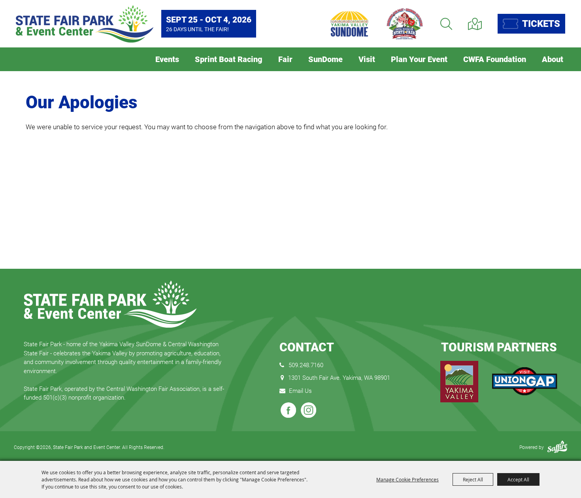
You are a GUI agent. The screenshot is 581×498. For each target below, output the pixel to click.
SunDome (325, 59)
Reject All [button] (473, 479)
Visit (366, 59)
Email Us (300, 390)
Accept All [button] (518, 479)
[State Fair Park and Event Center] (84, 24)
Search (446, 24)
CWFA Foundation (494, 59)
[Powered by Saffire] (557, 447)
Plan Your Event (419, 59)
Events (167, 59)
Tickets (541, 23)
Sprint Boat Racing (228, 59)
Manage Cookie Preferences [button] (407, 479)
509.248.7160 (306, 365)
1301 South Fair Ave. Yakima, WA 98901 (339, 377)
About (552, 59)
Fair (285, 59)
